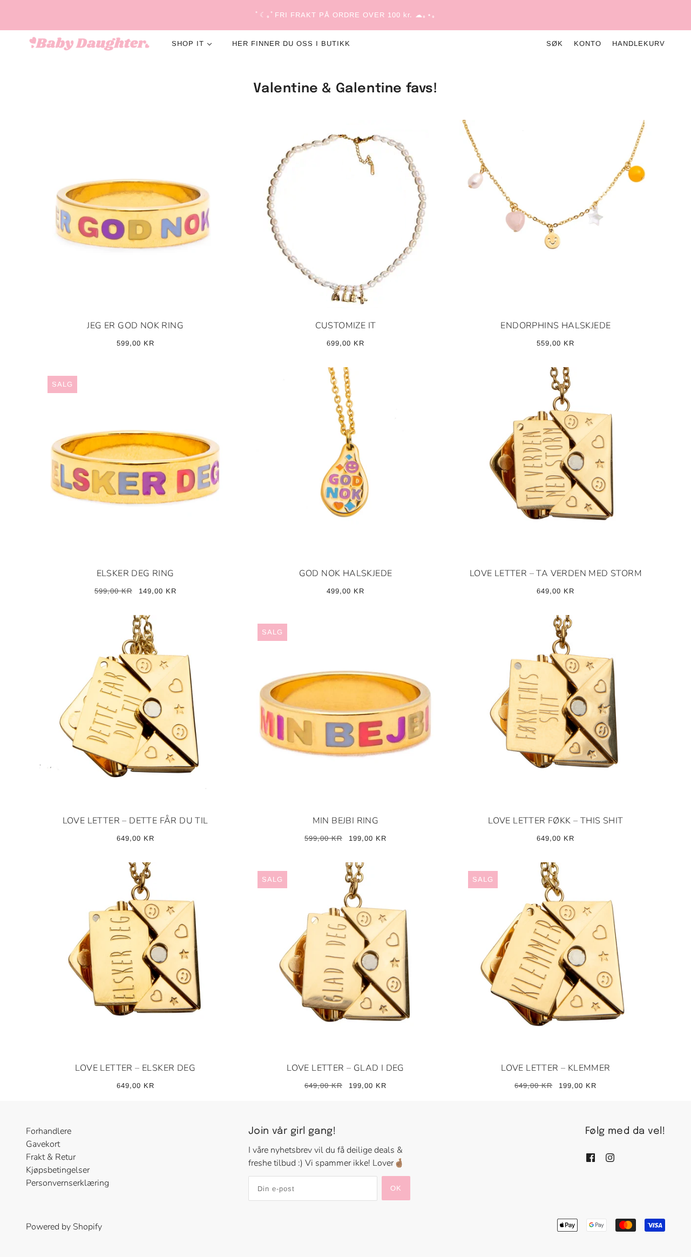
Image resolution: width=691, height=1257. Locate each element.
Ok (396, 1188)
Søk (554, 43)
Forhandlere (48, 1131)
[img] (590, 1156)
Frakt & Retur (51, 1157)
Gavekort (43, 1144)
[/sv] (89, 43)
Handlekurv (638, 43)
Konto (587, 43)
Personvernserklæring (67, 1183)
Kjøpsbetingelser (58, 1170)
